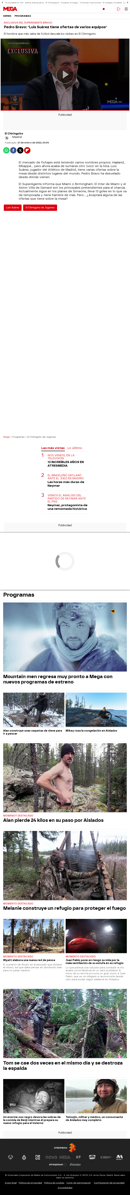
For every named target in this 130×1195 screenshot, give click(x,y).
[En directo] (103, 9)
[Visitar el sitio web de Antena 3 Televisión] (10, 1157)
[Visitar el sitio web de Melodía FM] (119, 1157)
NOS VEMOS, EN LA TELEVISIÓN (61, 457)
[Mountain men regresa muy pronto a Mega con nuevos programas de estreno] (65, 637)
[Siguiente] (127, 2)
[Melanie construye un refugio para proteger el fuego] (65, 866)
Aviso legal (11, 1183)
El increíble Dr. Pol (14, 3)
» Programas (18, 437)
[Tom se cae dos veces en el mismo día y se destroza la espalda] (65, 1024)
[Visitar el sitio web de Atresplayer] (58, 1164)
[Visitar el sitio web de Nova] (51, 1157)
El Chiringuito (52, 3)
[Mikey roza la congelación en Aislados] (96, 710)
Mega (6, 437)
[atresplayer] (118, 9)
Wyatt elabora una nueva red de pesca (29, 960)
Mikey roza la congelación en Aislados (91, 730)
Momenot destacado (18, 815)
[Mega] (16, 9)
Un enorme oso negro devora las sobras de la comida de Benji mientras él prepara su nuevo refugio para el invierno (32, 1120)
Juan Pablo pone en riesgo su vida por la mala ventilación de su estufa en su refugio (95, 962)
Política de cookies (54, 1183)
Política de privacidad (30, 1183)
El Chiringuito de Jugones (40, 207)
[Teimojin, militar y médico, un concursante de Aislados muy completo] (96, 1096)
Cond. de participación (78, 1183)
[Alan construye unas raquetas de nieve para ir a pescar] (33, 710)
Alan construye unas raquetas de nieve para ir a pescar (32, 732)
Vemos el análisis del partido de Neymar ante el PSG (67, 498)
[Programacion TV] (111, 9)
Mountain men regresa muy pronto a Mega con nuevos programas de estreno (58, 679)
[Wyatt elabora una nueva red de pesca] (33, 936)
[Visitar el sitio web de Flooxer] (75, 1164)
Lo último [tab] (74, 448)
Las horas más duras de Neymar (66, 483)
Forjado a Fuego (69, 3)
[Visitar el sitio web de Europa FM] (105, 1157)
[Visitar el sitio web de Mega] (65, 1157)
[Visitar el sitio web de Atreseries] (78, 1157)
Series (7, 16)
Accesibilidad (65, 1187)
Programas (23, 16)
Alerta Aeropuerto (34, 3)
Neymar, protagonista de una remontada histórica (68, 507)
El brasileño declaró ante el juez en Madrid (66, 477)
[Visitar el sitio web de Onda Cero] (92, 1157)
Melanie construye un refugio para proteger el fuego (64, 908)
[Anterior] (2, 2)
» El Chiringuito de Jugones (41, 437)
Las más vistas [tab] (53, 448)
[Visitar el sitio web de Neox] (37, 1157)
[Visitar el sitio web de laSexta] (24, 1157)
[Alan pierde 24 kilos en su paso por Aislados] (65, 778)
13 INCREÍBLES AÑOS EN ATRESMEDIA (66, 463)
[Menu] (126, 9)
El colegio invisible (112, 3)
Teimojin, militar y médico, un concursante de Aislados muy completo (94, 1119)
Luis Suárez (12, 207)
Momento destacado (18, 903)
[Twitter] (7, 138)
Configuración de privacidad (109, 1183)
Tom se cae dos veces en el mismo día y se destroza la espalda (63, 1065)
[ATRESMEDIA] (65, 1148)
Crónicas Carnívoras (90, 3)
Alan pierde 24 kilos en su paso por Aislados (53, 820)
